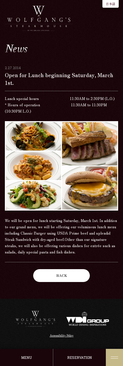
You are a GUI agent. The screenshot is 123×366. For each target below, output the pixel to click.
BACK (61, 275)
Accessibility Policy (62, 335)
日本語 (110, 3)
